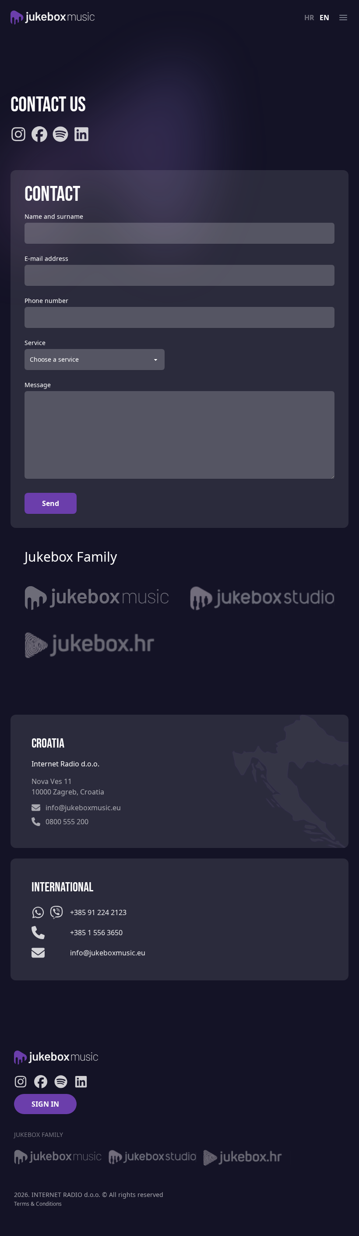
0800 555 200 (67, 821)
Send (50, 503)
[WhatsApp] (38, 912)
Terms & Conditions (38, 1204)
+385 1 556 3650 (96, 932)
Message (38, 385)
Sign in (45, 1104)
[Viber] (56, 912)
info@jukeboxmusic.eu (83, 807)
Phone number (46, 300)
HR (309, 17)
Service (35, 342)
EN (324, 17)
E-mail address (46, 258)
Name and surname (54, 216)
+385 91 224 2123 (98, 912)
